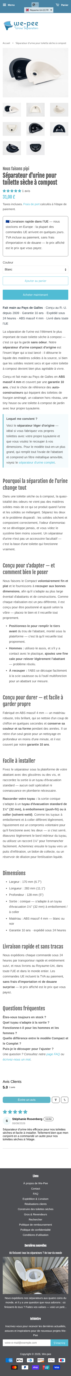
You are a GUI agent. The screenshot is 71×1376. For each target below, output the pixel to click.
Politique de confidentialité (35, 1229)
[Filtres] (56, 1100)
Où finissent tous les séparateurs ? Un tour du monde (35, 1253)
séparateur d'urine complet (37, 462)
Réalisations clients (36, 1204)
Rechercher (35, 1219)
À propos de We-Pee (35, 1183)
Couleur (8, 262)
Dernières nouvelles (35, 1245)
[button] (35, 4)
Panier (64, 5)
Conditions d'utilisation (35, 1234)
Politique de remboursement (35, 1224)
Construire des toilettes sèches (35, 1209)
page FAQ (53, 1054)
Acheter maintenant (35, 294)
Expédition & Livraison (35, 1198)
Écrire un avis (27, 1099)
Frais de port (31, 204)
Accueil (6, 43)
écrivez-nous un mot (17, 1059)
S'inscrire (59, 1343)
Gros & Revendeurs (35, 1214)
